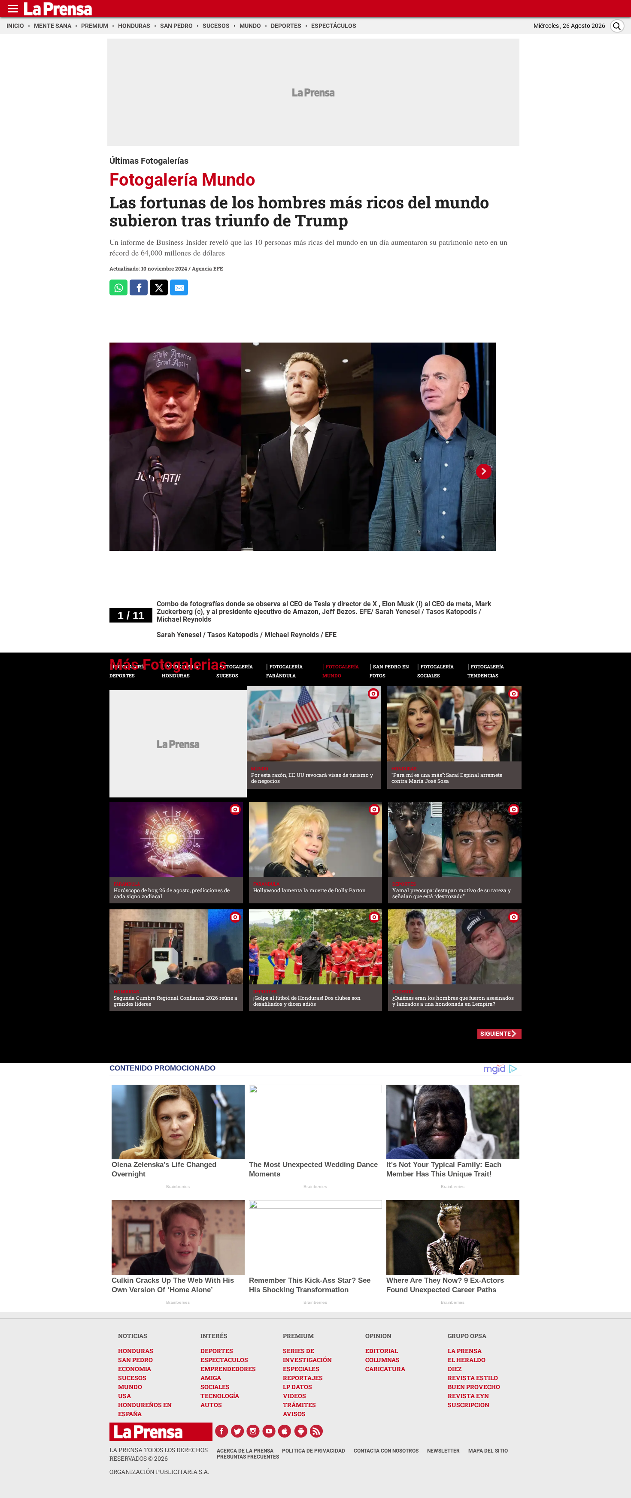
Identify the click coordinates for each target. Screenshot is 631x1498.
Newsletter (443, 1451)
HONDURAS (135, 1351)
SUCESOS (132, 1378)
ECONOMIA (134, 1369)
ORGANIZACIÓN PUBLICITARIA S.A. (159, 1472)
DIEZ (454, 1369)
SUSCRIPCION (468, 1405)
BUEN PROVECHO (474, 1387)
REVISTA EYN (468, 1396)
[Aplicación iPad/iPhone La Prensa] (285, 1431)
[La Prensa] (148, 1432)
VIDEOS (294, 1396)
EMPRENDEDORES (228, 1369)
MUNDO (130, 1387)
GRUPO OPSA (467, 1336)
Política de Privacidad (313, 1451)
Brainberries (178, 1186)
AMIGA (210, 1378)
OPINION (378, 1336)
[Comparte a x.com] (159, 287)
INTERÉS (214, 1336)
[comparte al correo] (179, 287)
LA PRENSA (465, 1351)
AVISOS (294, 1414)
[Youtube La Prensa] (269, 1431)
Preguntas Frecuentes (248, 1457)
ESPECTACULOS (224, 1360)
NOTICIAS (132, 1336)
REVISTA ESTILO (473, 1378)
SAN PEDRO (135, 1360)
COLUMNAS (382, 1360)
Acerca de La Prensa (245, 1451)
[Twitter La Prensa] (237, 1431)
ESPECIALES (301, 1369)
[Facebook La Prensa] (221, 1431)
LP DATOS (297, 1387)
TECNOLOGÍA (219, 1396)
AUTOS (211, 1405)
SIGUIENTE (495, 1033)
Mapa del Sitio (488, 1451)
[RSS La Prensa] (317, 1431)
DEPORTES (216, 1351)
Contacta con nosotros (386, 1451)
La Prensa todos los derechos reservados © (158, 1454)
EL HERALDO (466, 1360)
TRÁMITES (299, 1405)
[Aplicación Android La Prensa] (301, 1431)
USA (124, 1396)
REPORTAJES (303, 1378)
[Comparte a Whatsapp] (118, 287)
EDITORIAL (381, 1351)
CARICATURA (385, 1369)
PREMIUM (298, 1336)
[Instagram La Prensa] (253, 1431)
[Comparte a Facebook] (139, 287)
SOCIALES (215, 1387)
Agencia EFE (207, 268)
